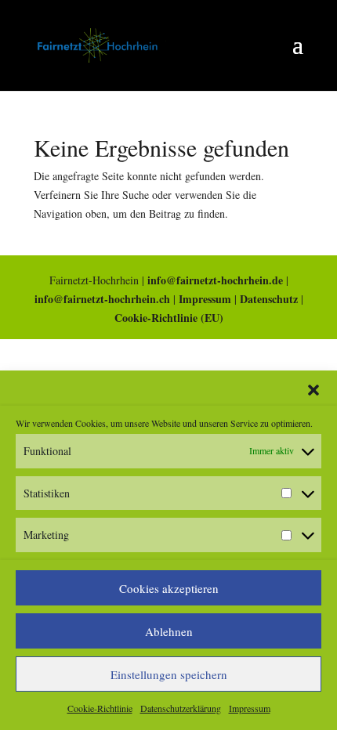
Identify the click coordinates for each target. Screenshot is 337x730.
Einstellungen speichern (169, 674)
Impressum (249, 708)
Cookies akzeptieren (169, 588)
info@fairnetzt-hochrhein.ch (102, 299)
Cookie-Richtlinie (99, 708)
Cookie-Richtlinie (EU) (168, 317)
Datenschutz (269, 299)
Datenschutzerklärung (180, 708)
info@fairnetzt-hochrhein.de (215, 280)
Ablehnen (169, 631)
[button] (313, 390)
